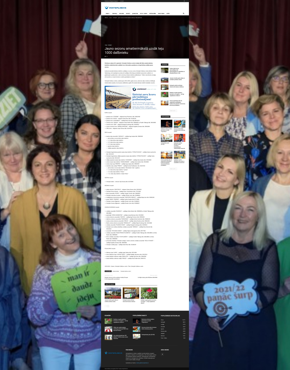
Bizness (163, 335)
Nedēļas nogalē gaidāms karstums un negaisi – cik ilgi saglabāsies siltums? (148, 301)
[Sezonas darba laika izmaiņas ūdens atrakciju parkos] (179, 124)
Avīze (168, 13)
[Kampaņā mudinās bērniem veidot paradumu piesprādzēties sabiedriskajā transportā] (179, 138)
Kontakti (122, 1)
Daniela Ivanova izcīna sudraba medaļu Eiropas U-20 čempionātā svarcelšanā (116, 278)
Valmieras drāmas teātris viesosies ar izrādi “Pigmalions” (166, 130)
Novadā (163, 326)
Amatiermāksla (116, 271)
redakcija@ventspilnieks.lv (142, 363)
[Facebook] (184, 1)
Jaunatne (135, 13)
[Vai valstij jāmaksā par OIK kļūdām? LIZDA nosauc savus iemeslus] (108, 337)
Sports (128, 13)
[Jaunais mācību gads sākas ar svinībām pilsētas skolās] (113, 293)
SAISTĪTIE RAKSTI (110, 284)
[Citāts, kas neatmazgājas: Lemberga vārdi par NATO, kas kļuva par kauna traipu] (108, 329)
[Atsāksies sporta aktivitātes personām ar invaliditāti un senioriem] (179, 155)
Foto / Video (143, 13)
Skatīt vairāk (172, 110)
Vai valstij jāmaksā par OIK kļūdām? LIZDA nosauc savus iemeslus (120, 337)
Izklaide (121, 13)
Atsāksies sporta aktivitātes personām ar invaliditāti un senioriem (179, 161)
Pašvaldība (152, 13)
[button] (183, 13)
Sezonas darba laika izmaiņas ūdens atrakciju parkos (179, 130)
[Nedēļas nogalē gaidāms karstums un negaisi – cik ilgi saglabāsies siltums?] (149, 293)
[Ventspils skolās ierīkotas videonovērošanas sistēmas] (131, 293)
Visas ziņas (161, 13)
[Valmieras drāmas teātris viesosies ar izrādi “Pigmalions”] (166, 124)
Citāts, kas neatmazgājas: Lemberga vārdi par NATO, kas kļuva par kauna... (120, 329)
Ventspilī (109, 45)
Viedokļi (114, 13)
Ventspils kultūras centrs (126, 271)
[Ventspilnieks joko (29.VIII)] (166, 138)
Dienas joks (163, 141)
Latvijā (142, 298)
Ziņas (107, 13)
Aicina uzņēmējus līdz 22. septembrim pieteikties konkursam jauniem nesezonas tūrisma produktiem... (166, 162)
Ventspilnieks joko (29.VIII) (148, 334)
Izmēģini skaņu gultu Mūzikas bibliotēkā (147, 277)
